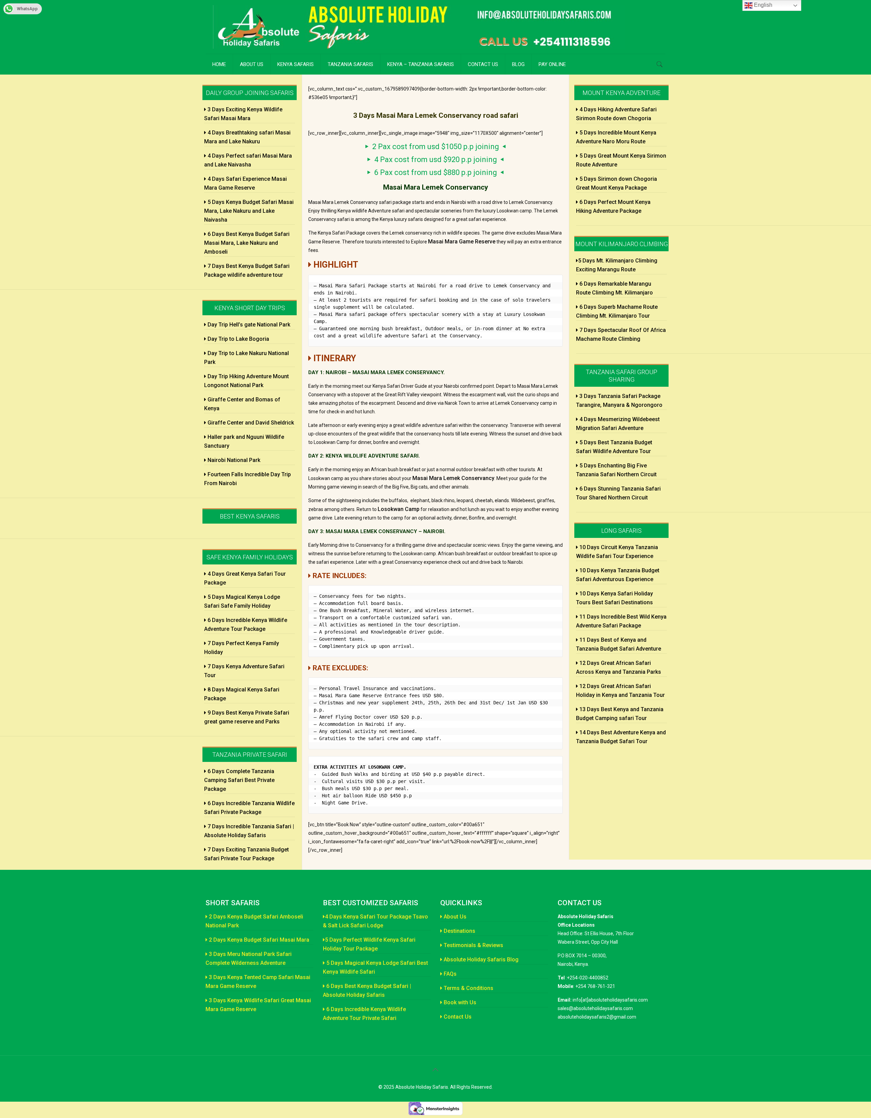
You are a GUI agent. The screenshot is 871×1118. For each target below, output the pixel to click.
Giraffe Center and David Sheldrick (250, 422)
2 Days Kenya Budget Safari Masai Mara (258, 940)
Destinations (458, 931)
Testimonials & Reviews (472, 945)
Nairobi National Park (233, 460)
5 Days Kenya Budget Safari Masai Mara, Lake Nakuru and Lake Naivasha (249, 211)
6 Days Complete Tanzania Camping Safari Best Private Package (239, 780)
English (762, 5)
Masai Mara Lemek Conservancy (453, 478)
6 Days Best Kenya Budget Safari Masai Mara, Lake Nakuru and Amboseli (247, 243)
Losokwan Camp (399, 509)
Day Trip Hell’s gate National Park (248, 324)
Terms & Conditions (467, 988)
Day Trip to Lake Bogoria (237, 339)
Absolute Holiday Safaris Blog (480, 959)
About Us (454, 916)
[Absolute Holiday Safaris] (422, 27)
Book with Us (459, 1002)
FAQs (449, 974)
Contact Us (457, 1016)
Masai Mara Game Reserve (461, 241)
